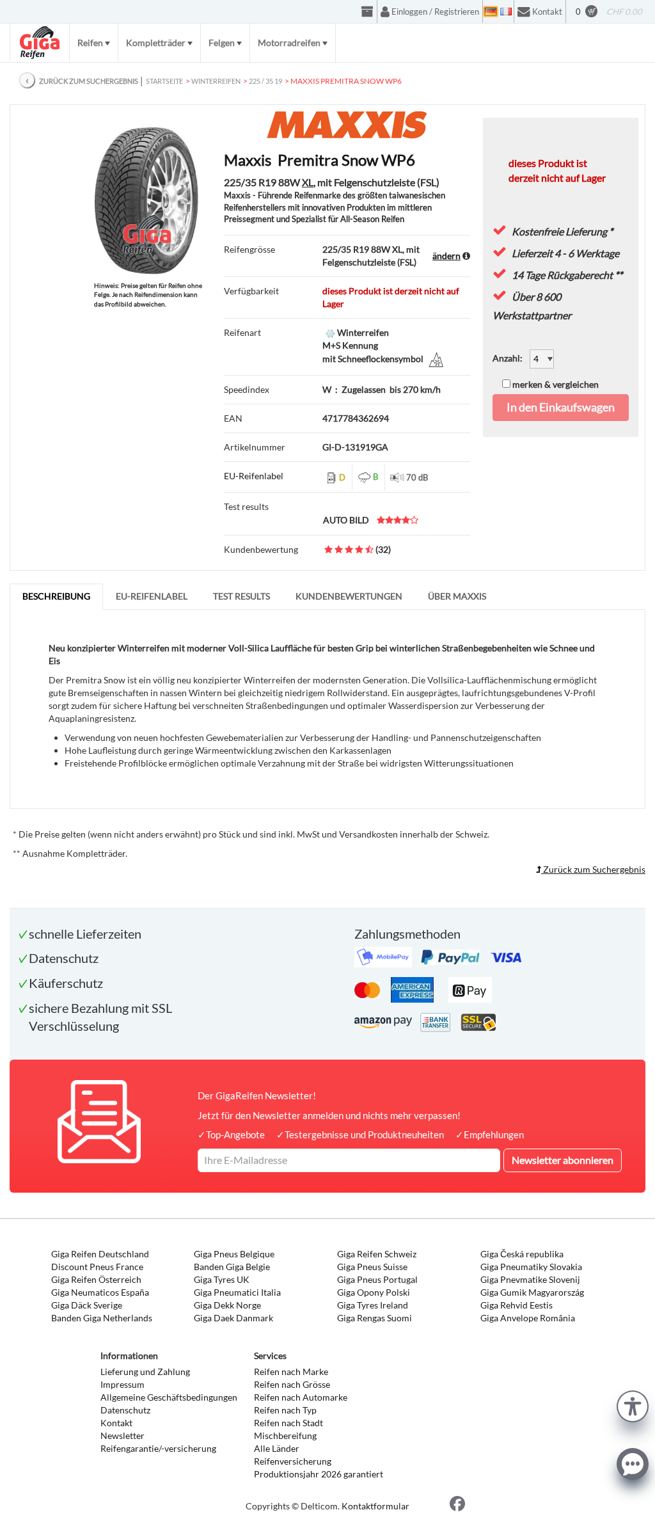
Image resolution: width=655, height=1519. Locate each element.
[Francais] (506, 11)
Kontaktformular (375, 1505)
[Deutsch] (490, 11)
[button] (633, 1405)
